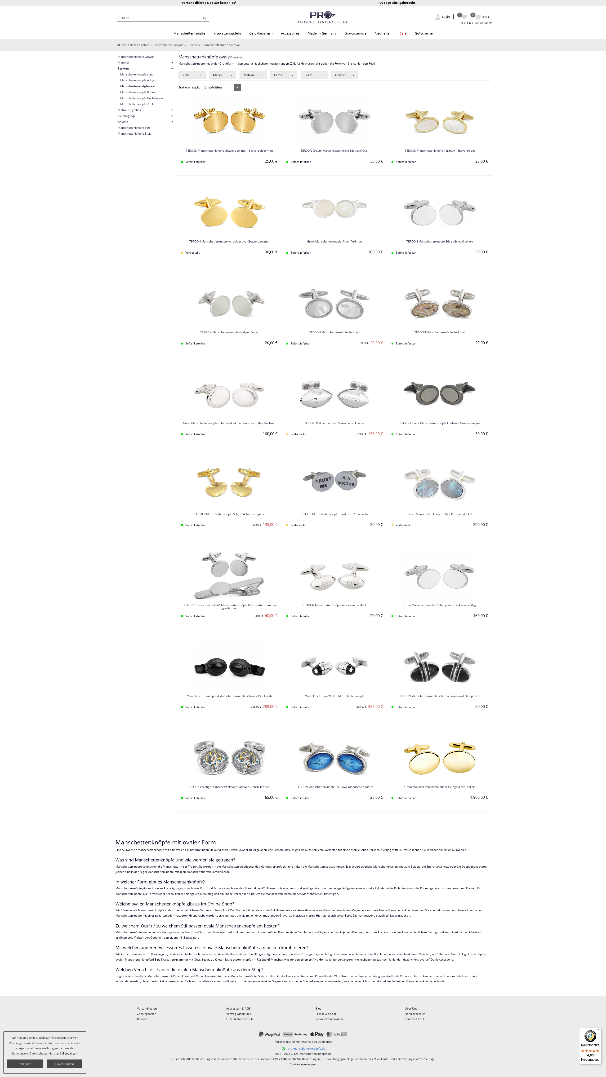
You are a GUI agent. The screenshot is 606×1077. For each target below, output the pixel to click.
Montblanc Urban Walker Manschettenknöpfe (335, 696)
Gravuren (307, 64)
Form (308, 75)
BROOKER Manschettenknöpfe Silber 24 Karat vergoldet (229, 514)
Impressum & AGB (238, 1008)
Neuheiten (383, 33)
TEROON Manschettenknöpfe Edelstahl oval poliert (439, 241)
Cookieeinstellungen (303, 1064)
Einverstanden (64, 1064)
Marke (217, 75)
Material (249, 75)
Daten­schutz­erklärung (44, 1053)
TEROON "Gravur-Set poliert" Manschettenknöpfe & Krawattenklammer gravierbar (229, 607)
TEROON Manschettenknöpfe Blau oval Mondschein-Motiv (334, 787)
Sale (403, 33)
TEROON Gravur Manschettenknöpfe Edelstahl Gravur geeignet (439, 423)
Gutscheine (424, 33)
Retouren (143, 1019)
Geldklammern (261, 33)
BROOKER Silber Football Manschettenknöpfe (334, 423)
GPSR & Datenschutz (240, 1019)
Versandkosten (147, 1008)
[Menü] (598, 1030)
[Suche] (204, 18)
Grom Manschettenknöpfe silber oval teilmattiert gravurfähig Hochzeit (229, 423)
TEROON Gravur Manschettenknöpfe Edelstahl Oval (334, 151)
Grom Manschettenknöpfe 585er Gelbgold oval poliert (439, 787)
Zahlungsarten (146, 1014)
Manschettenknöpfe (189, 33)
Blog (318, 1008)
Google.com (70, 1053)
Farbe (278, 75)
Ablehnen (25, 1064)
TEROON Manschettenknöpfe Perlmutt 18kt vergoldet (440, 151)
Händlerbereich (415, 1014)
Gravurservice (355, 33)
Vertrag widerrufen (238, 1014)
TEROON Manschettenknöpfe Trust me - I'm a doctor (334, 514)
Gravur (340, 75)
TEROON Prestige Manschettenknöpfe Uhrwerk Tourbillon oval (229, 787)
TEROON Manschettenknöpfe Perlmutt (334, 332)
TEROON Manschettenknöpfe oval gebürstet (229, 332)
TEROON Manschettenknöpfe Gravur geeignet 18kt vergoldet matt (229, 151)
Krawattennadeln (227, 33)
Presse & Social (326, 1014)
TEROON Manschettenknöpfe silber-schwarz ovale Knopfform (439, 696)
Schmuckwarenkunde (330, 1019)
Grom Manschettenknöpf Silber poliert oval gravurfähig (439, 605)
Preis (186, 75)
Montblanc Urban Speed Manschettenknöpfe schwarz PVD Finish (229, 696)
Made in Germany (322, 33)
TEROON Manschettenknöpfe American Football (334, 605)
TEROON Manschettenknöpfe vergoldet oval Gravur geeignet (229, 241)
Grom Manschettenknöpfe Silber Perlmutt (334, 241)
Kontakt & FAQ (414, 1019)
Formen (194, 45)
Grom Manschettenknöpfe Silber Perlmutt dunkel (440, 514)
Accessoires (290, 33)
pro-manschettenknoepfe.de (306, 1048)
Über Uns (411, 1008)
